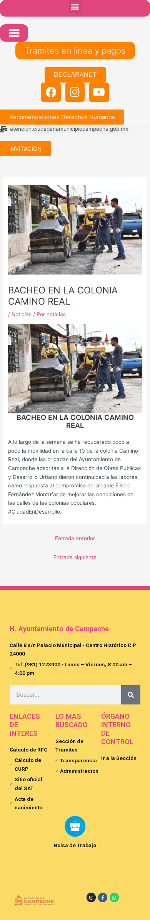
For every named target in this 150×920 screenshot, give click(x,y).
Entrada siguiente (75, 557)
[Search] (130, 694)
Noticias (22, 314)
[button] (75, 6)
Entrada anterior (75, 538)
